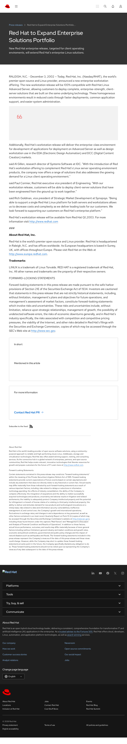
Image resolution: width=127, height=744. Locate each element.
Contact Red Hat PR (27, 412)
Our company (8, 643)
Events (89, 701)
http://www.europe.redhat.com (28, 254)
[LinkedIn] (93, 574)
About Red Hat (8, 701)
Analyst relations (10, 660)
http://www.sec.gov (43, 330)
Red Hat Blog (92, 705)
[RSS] (31, 426)
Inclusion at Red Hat (11, 709)
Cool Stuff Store (51, 709)
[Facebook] (108, 574)
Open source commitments (78, 648)
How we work (8, 648)
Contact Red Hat (51, 705)
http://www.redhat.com (43, 221)
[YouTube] (100, 574)
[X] (115, 574)
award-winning (74, 634)
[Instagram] (123, 574)
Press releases (16, 25)
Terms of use (49, 725)
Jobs (67, 660)
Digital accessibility (10, 729)
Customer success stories (14, 654)
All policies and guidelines (97, 725)
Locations (6, 705)
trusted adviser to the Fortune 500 (75, 631)
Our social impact (73, 654)
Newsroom (70, 643)
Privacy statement (10, 725)
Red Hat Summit (93, 709)
